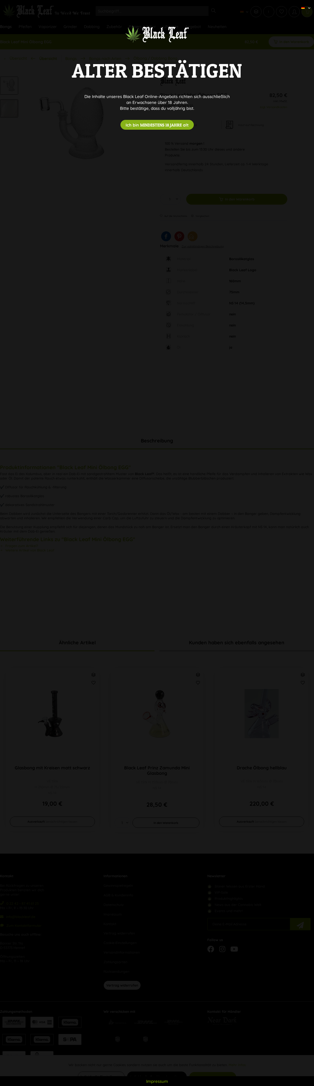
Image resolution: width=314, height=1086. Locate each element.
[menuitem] (304, 3)
